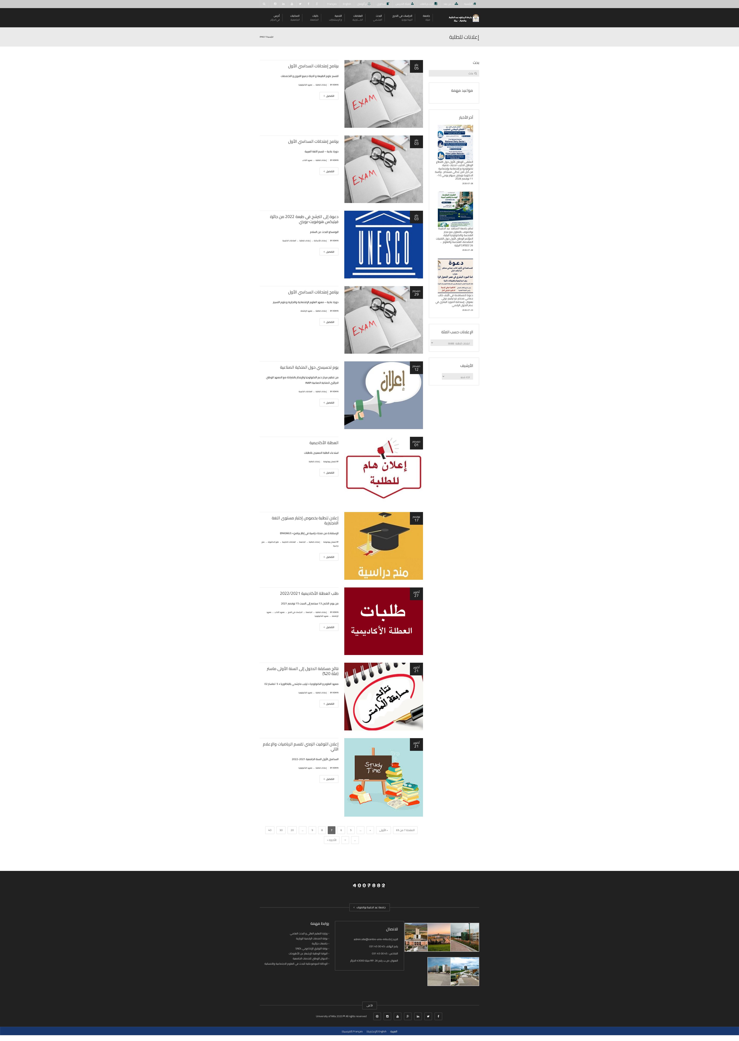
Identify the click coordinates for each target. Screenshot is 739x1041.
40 (269, 830)
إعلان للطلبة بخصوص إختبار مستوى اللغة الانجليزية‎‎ (305, 520)
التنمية (335, 17)
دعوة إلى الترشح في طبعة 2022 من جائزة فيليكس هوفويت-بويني (304, 219)
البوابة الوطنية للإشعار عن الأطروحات (308, 953)
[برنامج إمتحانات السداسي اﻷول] (383, 94)
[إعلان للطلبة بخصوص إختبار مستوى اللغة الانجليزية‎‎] (383, 546)
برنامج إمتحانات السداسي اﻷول (313, 66)
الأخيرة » (331, 839)
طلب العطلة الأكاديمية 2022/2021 (309, 593)
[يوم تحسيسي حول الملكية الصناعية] (383, 395)
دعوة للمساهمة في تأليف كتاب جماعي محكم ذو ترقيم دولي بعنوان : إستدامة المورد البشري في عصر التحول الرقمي (454, 300)
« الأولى (383, 830)
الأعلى (369, 1005)
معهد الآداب (307, 160)
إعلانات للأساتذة (320, 240)
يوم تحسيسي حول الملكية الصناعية (309, 367)
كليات (314, 17)
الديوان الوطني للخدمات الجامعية (310, 958)
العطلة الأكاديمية (324, 442)
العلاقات (357, 17)
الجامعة (302, 542)
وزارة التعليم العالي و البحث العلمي (309, 933)
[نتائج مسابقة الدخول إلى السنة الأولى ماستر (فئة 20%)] (383, 696)
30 (281, 830)
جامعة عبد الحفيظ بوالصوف (370, 907)
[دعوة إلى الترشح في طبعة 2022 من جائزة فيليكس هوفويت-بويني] (383, 244)
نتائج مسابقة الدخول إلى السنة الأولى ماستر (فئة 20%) (303, 671)
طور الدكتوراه (273, 542)
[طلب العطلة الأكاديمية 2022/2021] (383, 621)
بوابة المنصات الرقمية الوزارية (312, 938)
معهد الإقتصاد (306, 311)
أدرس (275, 17)
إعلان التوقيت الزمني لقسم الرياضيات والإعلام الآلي (301, 746)
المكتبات (294, 17)
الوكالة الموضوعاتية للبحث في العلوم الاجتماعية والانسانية (296, 963)
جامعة (426, 17)
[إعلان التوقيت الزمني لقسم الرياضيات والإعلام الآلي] (383, 777)
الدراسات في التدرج (402, 17)
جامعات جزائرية (320, 943)
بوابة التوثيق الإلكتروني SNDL (311, 948)
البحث (377, 17)
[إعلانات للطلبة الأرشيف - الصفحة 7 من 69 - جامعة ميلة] (463, 17)
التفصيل (329, 96)
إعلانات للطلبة (321, 85)
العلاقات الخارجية (289, 240)
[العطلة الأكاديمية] (383, 471)
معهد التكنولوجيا (305, 85)
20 (292, 830)
